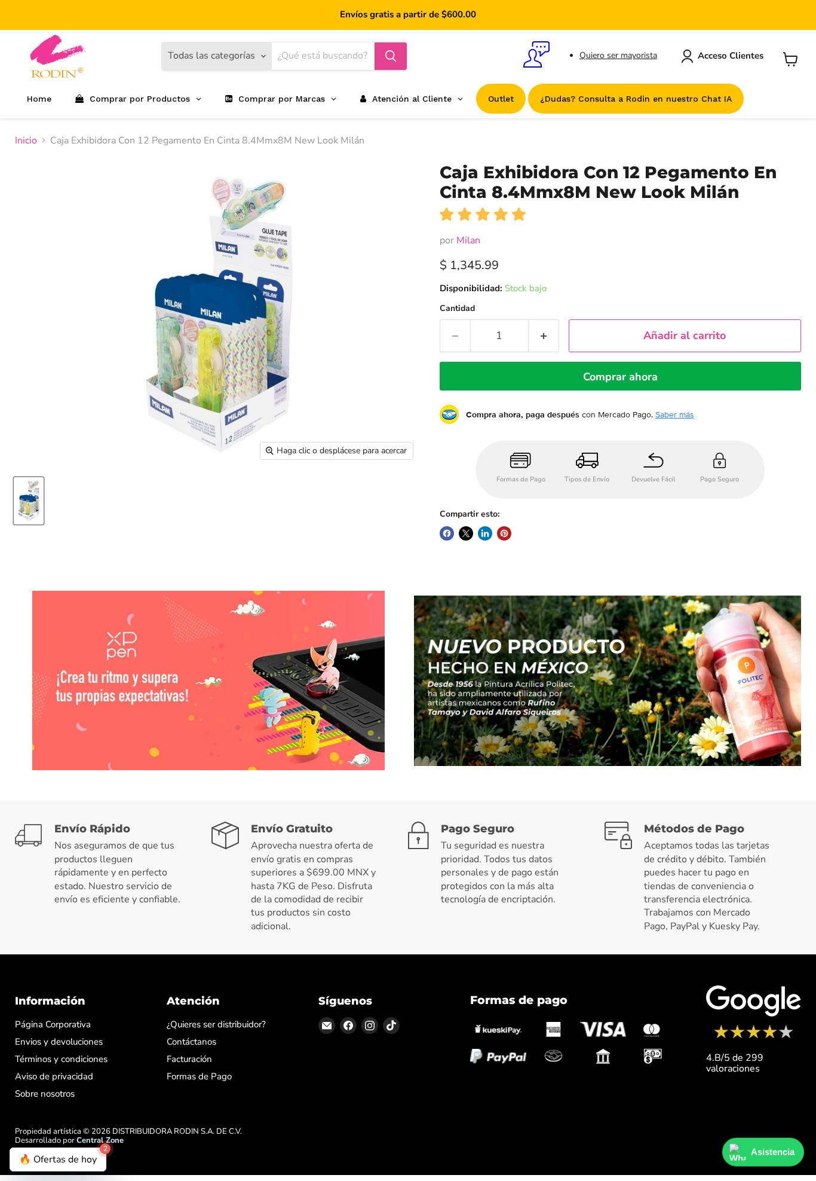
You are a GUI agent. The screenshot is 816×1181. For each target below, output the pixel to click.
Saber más (674, 414)
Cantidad (457, 308)
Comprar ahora (620, 377)
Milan (468, 240)
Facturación (189, 1059)
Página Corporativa (53, 1024)
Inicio (26, 140)
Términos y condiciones (61, 1059)
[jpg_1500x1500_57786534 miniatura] (29, 500)
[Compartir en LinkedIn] (485, 533)
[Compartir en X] (466, 533)
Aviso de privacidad (54, 1076)
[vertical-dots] (753, 1036)
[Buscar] (391, 56)
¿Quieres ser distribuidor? (216, 1024)
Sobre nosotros (45, 1094)
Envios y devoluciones (59, 1042)
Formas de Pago (199, 1076)
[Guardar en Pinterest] (504, 533)
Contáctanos (191, 1042)
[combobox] (323, 56)
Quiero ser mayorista (618, 55)
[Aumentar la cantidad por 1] (544, 335)
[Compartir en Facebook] (447, 533)
